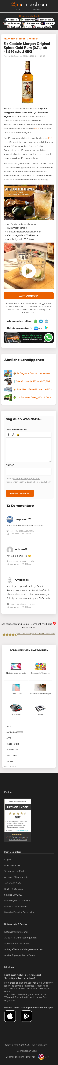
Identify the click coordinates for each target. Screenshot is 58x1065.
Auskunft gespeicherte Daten (19, 955)
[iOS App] (35, 328)
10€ (50, 138)
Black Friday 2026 (13, 889)
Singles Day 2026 (13, 895)
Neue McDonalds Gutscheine (19, 912)
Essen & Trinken (29, 39)
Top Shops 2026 (12, 883)
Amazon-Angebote (15, 732)
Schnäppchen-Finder (15, 871)
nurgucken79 (23, 519)
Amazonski (22, 579)
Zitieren (28, 534)
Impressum (10, 859)
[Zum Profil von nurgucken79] (10, 518)
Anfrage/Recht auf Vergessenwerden (23, 949)
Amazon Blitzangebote (16, 877)
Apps (9, 738)
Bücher (10, 762)
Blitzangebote (13, 750)
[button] (8, 435)
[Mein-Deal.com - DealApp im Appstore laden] (12, 1016)
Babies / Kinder (13, 744)
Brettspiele (12, 756)
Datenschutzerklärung (16, 932)
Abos (9, 726)
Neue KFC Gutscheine (15, 906)
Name (10, 464)
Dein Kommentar (16, 429)
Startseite (10, 39)
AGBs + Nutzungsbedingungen (20, 937)
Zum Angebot (28, 295)
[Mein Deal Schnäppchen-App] (29, 1016)
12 (44, 56)
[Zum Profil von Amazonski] (10, 579)
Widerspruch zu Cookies (17, 943)
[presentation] (8, 435)
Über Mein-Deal (12, 865)
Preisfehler (31, 988)
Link (36, 128)
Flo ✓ (6, 56)
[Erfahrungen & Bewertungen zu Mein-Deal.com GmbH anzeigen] (17, 820)
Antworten (14, 534)
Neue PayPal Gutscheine (17, 900)
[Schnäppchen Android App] (46, 328)
